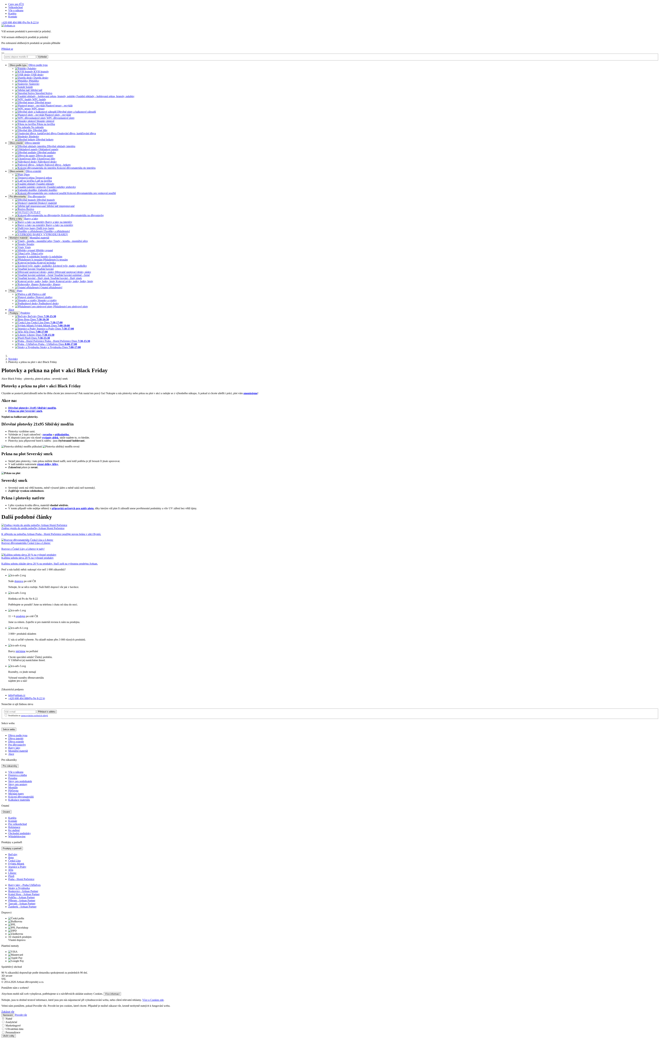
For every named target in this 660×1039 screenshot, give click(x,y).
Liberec (12, 873)
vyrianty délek (50, 437)
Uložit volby (8, 1036)
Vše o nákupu (15, 10)
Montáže (13, 787)
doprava (18, 581)
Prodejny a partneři (12, 848)
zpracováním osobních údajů (34, 715)
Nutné (9, 1018)
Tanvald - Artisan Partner (21, 903)
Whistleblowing (16, 836)
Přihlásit (46, 711)
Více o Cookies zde (153, 999)
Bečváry (12, 854)
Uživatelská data (14, 1028)
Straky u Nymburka (19, 888)
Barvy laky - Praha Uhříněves (24, 885)
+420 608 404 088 (20, 22)
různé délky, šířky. (47, 464)
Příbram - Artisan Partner (21, 900)
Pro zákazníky (10, 766)
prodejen (20, 616)
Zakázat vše (7, 1011)
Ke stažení (14, 830)
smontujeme (250, 393)
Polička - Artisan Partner (21, 897)
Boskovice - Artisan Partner (23, 891)
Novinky (13, 358)
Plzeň (11, 876)
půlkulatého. (62, 434)
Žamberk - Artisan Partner (22, 906)
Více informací (112, 994)
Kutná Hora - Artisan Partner (24, 894)
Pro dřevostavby (18, 196)
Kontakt (12, 16)
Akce (11, 309)
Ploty (12, 291)
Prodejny (14, 313)
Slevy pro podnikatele (20, 781)
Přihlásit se (7, 48)
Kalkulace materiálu (19, 799)
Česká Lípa (14, 860)
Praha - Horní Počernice (21, 879)
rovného (47, 434)
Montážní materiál (19, 238)
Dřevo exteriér (17, 171)
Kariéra (12, 13)
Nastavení (8, 1015)
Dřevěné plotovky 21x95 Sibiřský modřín (32, 407)
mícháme (20, 651)
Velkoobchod (15, 7)
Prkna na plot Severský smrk (25, 410)
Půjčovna (13, 790)
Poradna (12, 778)
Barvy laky (14, 747)
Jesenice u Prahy (17, 866)
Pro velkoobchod (17, 824)
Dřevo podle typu (18, 65)
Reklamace (14, 827)
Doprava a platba (17, 775)
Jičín (10, 869)
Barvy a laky (16, 218)
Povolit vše (21, 1014)
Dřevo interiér (16, 143)
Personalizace (13, 1032)
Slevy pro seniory (17, 784)
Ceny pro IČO (16, 4)
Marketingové (13, 1025)
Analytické (11, 1022)
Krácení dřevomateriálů (21, 796)
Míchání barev (16, 793)
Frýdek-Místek (16, 863)
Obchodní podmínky (19, 833)
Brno (11, 857)
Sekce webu (9, 729)
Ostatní (6, 812)
